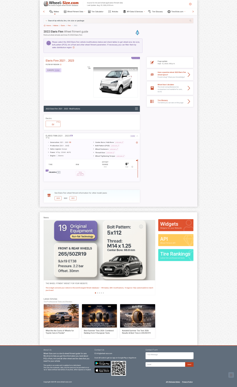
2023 (58, 198)
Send (189, 364)
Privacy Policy (187, 382)
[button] (118, 20)
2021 (73, 198)
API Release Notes (173, 382)
